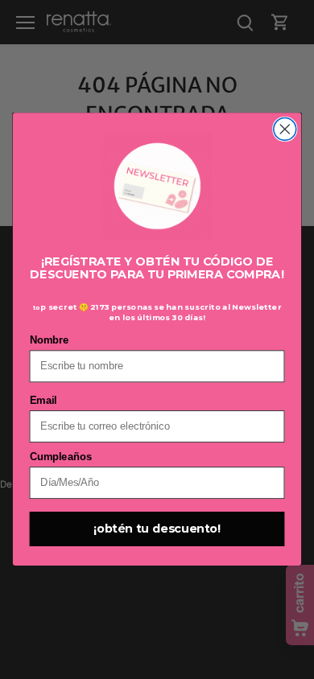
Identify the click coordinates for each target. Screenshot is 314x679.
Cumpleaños (61, 457)
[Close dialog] (285, 129)
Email (43, 401)
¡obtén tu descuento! (157, 529)
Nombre (49, 341)
